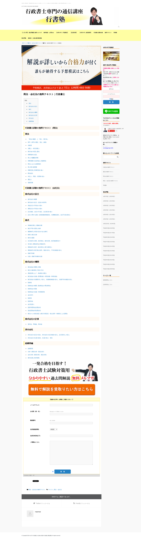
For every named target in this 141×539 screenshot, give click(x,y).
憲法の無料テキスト (108, 171)
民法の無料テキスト (108, 176)
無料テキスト (108, 32)
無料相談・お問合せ (49, 32)
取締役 (30, 282)
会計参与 (30, 295)
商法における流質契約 (34, 164)
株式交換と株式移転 (34, 358)
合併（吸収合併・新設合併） (36, 351)
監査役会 (30, 301)
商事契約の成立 (32, 154)
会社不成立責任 (65, 215)
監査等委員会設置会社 (34, 307)
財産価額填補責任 (45, 215)
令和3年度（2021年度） (109, 214)
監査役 (30, 298)
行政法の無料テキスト (109, 167)
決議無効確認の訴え (52, 279)
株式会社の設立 (33, 106)
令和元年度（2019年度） (109, 223)
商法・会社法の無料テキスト (36, 489)
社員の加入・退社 (47, 338)
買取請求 (35, 244)
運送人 (30, 179)
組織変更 (30, 348)
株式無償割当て (55, 241)
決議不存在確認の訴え (65, 279)
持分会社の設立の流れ (34, 334)
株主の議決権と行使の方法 (35, 270)
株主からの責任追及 (34, 313)
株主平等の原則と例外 (34, 228)
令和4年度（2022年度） (109, 210)
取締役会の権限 (32, 285)
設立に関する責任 (33, 215)
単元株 (30, 244)
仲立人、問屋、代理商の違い (36, 176)
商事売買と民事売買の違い (35, 170)
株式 (30, 109)
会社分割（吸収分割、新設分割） (37, 354)
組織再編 (31, 121)
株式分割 (47, 241)
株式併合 (40, 241)
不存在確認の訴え (56, 250)
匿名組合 (30, 173)
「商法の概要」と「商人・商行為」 (38, 139)
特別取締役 (41, 292)
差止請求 (52, 313)
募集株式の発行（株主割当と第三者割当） (40, 247)
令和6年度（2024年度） (109, 201)
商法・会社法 (58, 489)
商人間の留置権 (32, 167)
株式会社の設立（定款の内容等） (37, 202)
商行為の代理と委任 (34, 151)
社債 (29, 256)
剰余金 (40, 324)
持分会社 (31, 118)
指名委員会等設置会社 (34, 310)
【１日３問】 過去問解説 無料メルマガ (32, 32)
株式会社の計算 (33, 115)
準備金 (35, 324)
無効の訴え (46, 250)
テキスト (50, 489)
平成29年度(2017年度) (109, 232)
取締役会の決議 (32, 292)
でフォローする (43, 503)
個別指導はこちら (107, 280)
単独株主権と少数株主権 (35, 225)
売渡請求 (42, 244)
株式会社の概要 (32, 199)
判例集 (115, 32)
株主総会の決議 (32, 276)
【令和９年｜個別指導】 (85, 32)
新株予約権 (31, 253)
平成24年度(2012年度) (109, 255)
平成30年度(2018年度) (109, 228)
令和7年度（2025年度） (109, 196)
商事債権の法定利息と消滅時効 (37, 161)
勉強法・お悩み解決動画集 (35, 38)
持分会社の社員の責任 (34, 338)
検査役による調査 (62, 313)
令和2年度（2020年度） (109, 219)
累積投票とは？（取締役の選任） (37, 273)
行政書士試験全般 (98, 32)
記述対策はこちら (107, 284)
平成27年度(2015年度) (109, 241)
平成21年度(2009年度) (109, 269)
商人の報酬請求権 (33, 157)
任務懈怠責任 (55, 215)
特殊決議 (54, 276)
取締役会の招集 (32, 288)
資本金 (30, 324)
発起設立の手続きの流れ (35, 205)
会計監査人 (31, 304)
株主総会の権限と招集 (34, 267)
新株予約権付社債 (37, 256)
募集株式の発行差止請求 (35, 250)
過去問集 (24, 38)
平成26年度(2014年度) (109, 246)
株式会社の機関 (33, 112)
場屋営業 (30, 182)
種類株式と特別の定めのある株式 (37, 231)
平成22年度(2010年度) (109, 264)
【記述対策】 (73, 32)
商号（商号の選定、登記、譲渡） (37, 142)
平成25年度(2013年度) (109, 250)
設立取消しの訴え (64, 334)
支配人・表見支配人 (34, 148)
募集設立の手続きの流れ (35, 208)
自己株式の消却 (32, 241)
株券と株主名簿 (32, 234)
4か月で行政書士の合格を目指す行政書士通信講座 (30, 6)
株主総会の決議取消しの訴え (36, 279)
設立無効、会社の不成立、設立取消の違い (40, 211)
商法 (30, 103)
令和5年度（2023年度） (109, 205)
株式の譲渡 (31, 237)
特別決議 (47, 276)
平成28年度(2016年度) (109, 237)
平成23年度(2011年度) (109, 259)
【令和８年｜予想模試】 (62, 32)
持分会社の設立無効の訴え (50, 334)
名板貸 (30, 145)
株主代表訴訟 (45, 313)
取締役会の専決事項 (44, 285)
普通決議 (40, 276)
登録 (112, 99)
